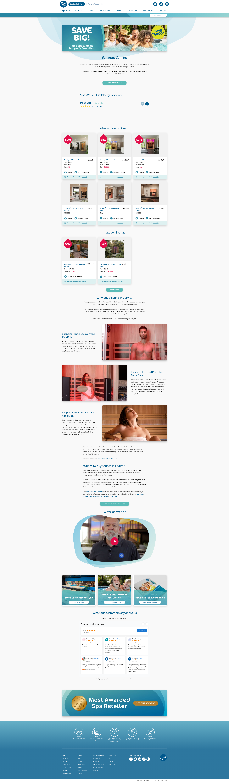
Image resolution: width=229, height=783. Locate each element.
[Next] (147, 104)
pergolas (114, 496)
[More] (79, 145)
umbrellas (104, 496)
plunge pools (87, 496)
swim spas (96, 496)
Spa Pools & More (77, 4)
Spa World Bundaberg (94, 492)
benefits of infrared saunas (107, 459)
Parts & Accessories (95, 4)
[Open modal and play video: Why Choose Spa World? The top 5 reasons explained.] (114, 541)
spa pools (140, 494)
